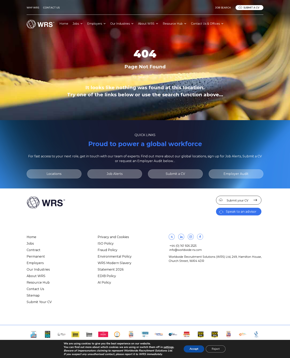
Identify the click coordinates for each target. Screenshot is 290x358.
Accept (194, 349)
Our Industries (120, 23)
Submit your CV (237, 200)
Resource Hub (173, 23)
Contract (33, 250)
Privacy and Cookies (113, 237)
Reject (216, 349)
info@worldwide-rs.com (185, 250)
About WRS (146, 23)
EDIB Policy (107, 276)
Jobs (76, 23)
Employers (94, 23)
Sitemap (33, 295)
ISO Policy (106, 243)
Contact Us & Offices (205, 23)
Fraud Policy (107, 250)
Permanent (36, 256)
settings (169, 347)
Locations (54, 174)
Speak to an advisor (241, 211)
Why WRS (33, 7)
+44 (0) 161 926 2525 (182, 246)
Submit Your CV (39, 302)
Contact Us (51, 7)
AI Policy (104, 282)
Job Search (223, 7)
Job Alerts (115, 174)
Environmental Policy (115, 256)
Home (63, 23)
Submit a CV (251, 7)
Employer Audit (236, 174)
